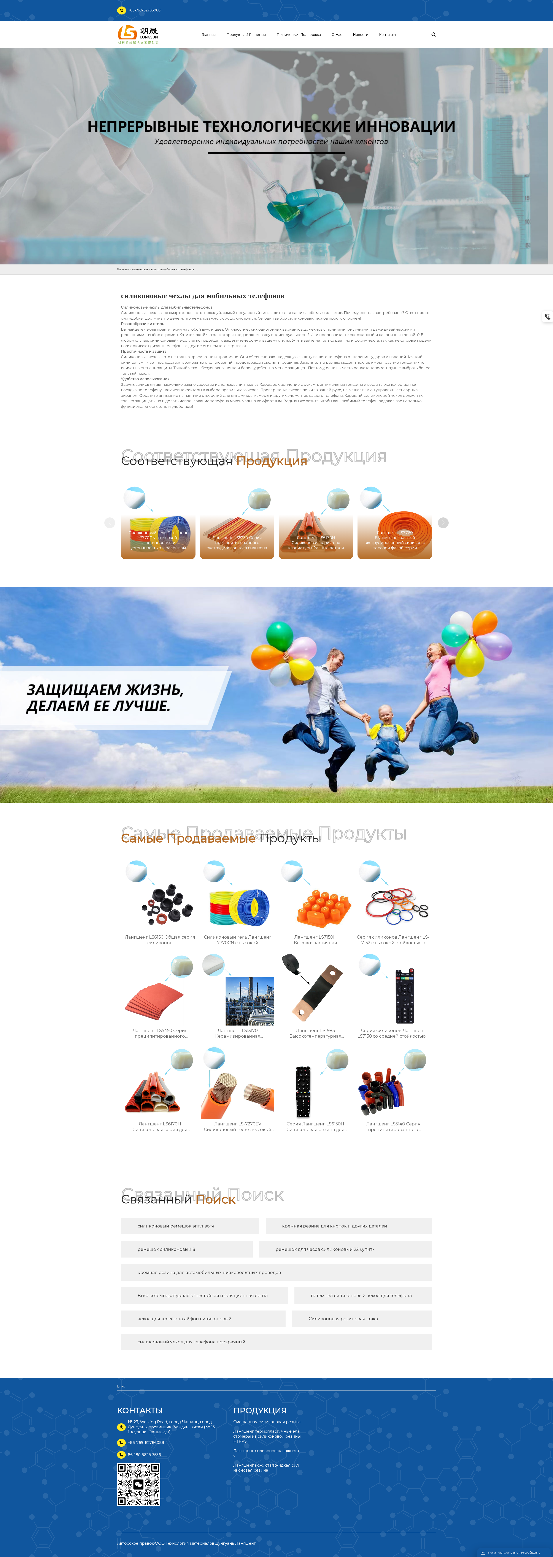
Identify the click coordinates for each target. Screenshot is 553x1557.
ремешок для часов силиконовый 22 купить (325, 1249)
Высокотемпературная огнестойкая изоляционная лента (203, 1295)
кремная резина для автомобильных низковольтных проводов (209, 1272)
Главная (122, 269)
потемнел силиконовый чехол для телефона (361, 1295)
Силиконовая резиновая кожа (343, 1318)
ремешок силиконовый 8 (166, 1249)
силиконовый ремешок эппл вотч (176, 1226)
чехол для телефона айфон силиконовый (185, 1318)
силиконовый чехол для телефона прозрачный (191, 1341)
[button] (443, 522)
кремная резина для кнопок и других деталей (334, 1226)
